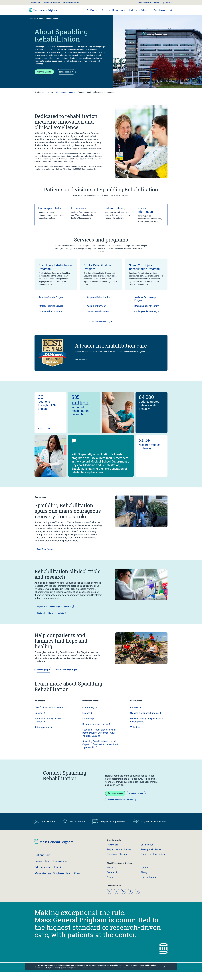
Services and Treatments (112, 10)
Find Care (91, 10)
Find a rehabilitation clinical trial (50, 613)
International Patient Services (120, 800)
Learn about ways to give (66, 670)
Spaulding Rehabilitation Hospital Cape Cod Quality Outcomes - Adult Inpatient (100, 744)
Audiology (96, 306)
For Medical (154, 854)
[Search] (171, 10)
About (111, 867)
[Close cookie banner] (164, 966)
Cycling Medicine (147, 311)
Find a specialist (66, 72)
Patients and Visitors (138, 10)
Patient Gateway (143, 2)
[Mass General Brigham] (43, 10)
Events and (117, 854)
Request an (119, 849)
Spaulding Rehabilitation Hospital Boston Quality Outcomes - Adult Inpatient (99, 732)
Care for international (50, 707)
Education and (49, 867)
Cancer (49, 311)
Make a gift (42, 670)
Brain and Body (146, 306)
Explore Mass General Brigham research (54, 606)
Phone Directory (136, 793)
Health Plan (33, 2)
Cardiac (98, 311)
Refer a (42, 727)
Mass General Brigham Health (57, 873)
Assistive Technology (145, 299)
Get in (147, 844)
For (148, 877)
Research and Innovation (51, 2)
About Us (32, 18)
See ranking (80, 360)
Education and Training (71, 2)
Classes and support (144, 713)
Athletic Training (51, 306)
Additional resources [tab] (95, 92)
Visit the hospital (44, 72)
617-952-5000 (117, 793)
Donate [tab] (81, 92)
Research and (95, 724)
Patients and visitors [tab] (44, 92)
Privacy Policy (69, 968)
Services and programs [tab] (65, 92)
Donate (156, 2)
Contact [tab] (110, 92)
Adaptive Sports (51, 297)
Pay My (112, 844)
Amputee (98, 297)
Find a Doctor (159, 10)
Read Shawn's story (45, 549)
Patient (42, 855)
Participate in (152, 849)
